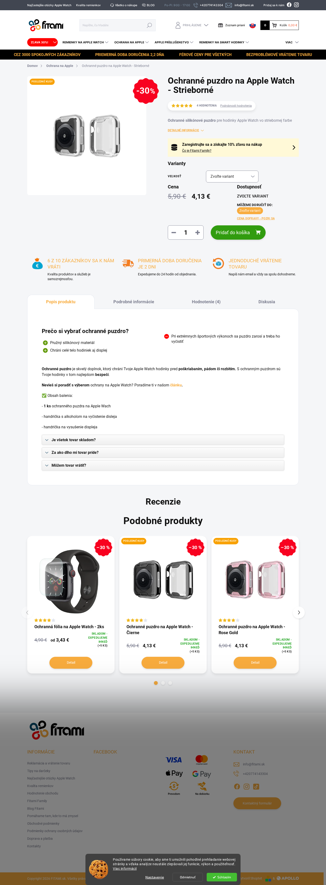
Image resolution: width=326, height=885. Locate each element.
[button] (155, 683)
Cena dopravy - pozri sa (256, 218)
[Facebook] (237, 785)
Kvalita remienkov (88, 5)
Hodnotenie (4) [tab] (206, 301)
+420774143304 (255, 774)
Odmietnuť (187, 877)
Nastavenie (154, 877)
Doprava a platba (40, 838)
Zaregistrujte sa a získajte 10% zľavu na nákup (222, 144)
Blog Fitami (35, 808)
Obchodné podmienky (43, 823)
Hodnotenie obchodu (42, 793)
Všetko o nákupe (126, 5)
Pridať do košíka (233, 232)
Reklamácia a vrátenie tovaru (48, 763)
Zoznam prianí (235, 25)
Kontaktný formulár (257, 803)
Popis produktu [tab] (60, 301)
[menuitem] (42, 42)
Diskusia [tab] (266, 301)
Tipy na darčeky (38, 771)
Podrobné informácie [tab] (133, 301)
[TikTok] (256, 785)
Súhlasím (224, 877)
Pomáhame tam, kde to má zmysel (52, 816)
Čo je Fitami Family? (196, 150)
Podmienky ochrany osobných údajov (55, 831)
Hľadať (149, 25)
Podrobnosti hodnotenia (236, 105)
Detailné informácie (183, 130)
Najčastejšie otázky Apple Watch (49, 5)
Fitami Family (37, 801)
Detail (71, 662)
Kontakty (34, 846)
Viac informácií (125, 868)
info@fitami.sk (254, 764)
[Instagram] (246, 785)
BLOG (151, 5)
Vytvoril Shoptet (250, 878)
